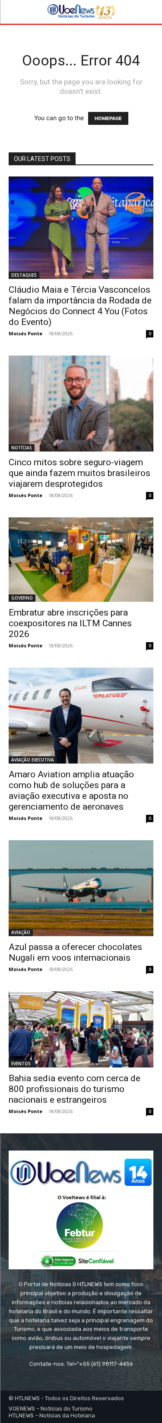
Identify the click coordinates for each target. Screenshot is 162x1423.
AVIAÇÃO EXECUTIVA (32, 760)
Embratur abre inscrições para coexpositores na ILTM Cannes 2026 (70, 623)
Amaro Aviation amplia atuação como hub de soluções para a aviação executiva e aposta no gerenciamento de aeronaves (71, 790)
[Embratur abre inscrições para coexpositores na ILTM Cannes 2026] (81, 559)
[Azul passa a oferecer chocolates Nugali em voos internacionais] (81, 888)
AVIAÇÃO (20, 932)
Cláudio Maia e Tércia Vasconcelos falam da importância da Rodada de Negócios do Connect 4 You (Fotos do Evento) (80, 306)
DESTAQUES (24, 275)
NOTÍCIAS (21, 448)
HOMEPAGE (108, 118)
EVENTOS (21, 1064)
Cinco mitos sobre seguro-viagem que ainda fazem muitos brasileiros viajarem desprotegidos (79, 473)
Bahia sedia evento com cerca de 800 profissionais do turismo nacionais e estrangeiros (74, 1089)
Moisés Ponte (25, 333)
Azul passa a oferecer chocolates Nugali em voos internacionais (75, 952)
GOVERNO (22, 598)
